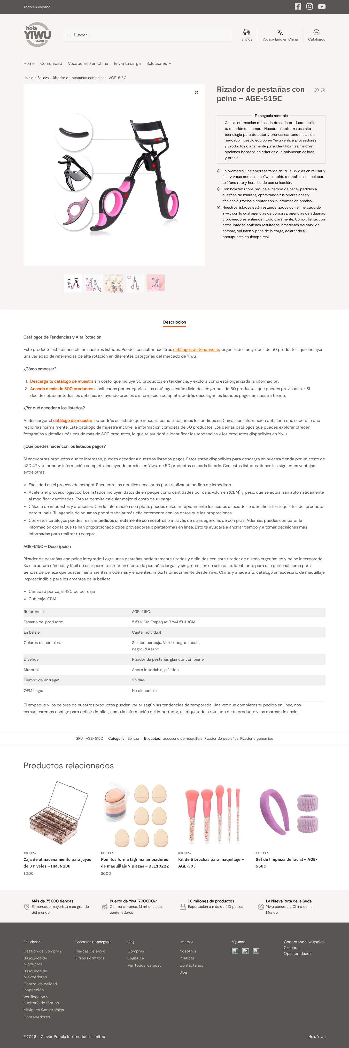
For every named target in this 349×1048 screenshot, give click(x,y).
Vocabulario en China (280, 39)
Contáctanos (191, 965)
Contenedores (37, 1017)
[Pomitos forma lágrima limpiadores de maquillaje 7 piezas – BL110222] (136, 814)
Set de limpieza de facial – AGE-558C (286, 863)
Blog (183, 972)
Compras (136, 951)
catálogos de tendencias (196, 349)
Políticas (187, 958)
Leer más (213, 884)
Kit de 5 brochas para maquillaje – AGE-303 (211, 863)
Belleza (43, 77)
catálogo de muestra (72, 420)
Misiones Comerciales (44, 1009)
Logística (136, 958)
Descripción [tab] (174, 322)
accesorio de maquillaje (183, 738)
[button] (197, 92)
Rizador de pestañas (221, 738)
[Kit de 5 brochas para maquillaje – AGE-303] (213, 814)
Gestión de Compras (42, 951)
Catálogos (316, 39)
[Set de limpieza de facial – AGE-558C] (290, 814)
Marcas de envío (90, 951)
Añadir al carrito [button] (58, 884)
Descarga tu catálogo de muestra (62, 381)
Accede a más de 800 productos (61, 388)
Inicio (29, 77)
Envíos (247, 39)
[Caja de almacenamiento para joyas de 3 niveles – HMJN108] (58, 814)
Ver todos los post (144, 965)
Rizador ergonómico (256, 738)
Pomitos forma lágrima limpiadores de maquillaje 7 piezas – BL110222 (135, 863)
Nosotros (188, 951)
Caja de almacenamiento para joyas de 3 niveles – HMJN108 (57, 863)
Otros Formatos (89, 958)
